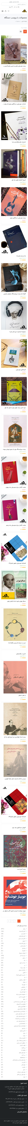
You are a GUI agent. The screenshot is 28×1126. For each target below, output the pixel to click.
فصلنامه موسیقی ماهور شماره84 (17, 817)
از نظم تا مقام (22, 695)
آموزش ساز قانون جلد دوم (19, 827)
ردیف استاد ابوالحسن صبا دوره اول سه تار (15, 737)
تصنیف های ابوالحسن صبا (19, 142)
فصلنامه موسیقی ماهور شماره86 (17, 563)
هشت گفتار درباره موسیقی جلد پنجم (16, 525)
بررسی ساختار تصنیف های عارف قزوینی (15, 779)
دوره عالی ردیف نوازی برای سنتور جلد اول (15, 408)
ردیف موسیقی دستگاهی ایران (18, 218)
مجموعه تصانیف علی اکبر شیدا (18, 332)
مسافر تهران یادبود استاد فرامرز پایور (16, 601)
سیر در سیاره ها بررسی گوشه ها (17, 643)
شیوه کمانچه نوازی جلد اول (19, 180)
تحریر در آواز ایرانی (21, 654)
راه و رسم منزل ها (21, 256)
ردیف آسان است (21, 869)
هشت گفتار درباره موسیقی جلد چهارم (16, 487)
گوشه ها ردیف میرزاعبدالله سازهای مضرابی (15, 294)
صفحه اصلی (24, 21)
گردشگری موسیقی (21, 370)
